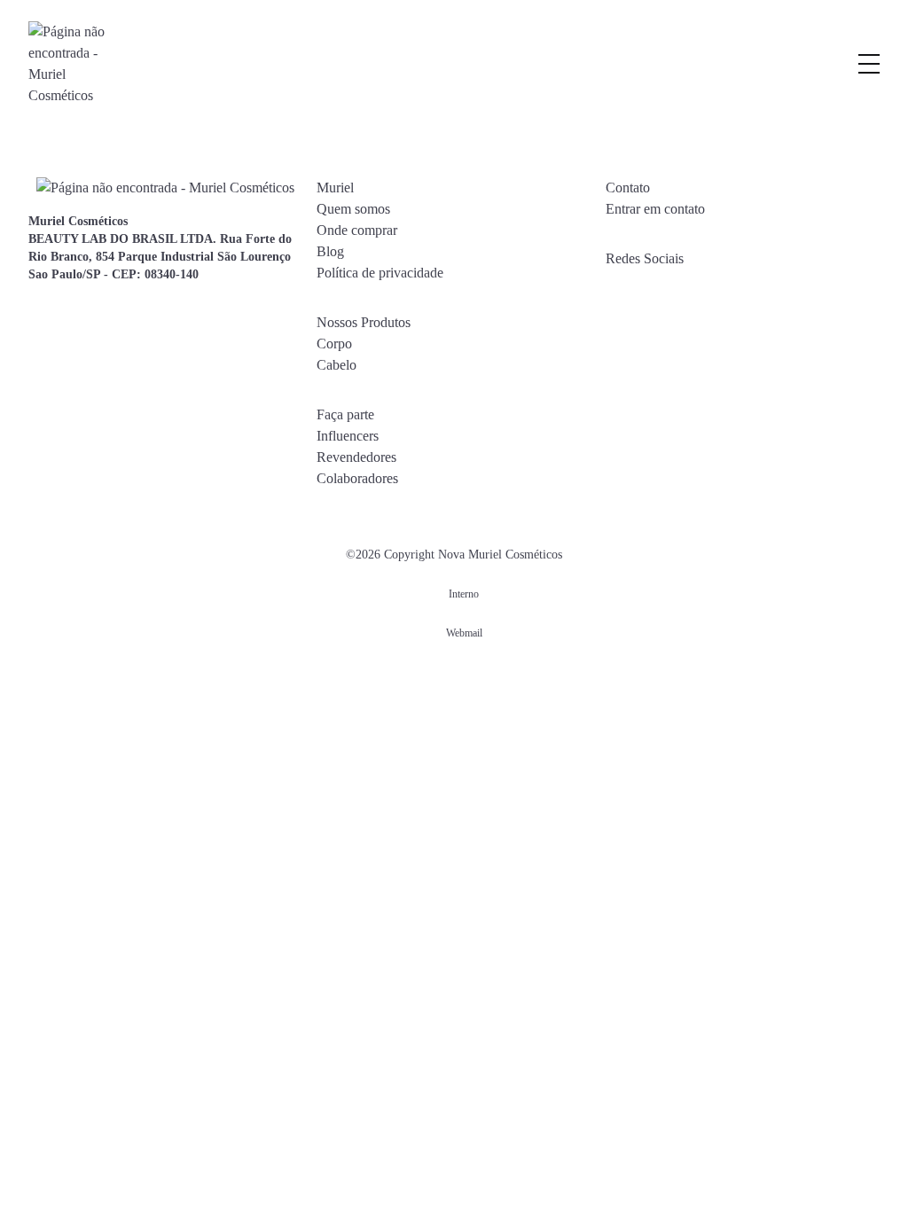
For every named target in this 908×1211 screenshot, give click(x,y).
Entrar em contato (655, 208)
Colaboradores (357, 478)
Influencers (348, 435)
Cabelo (336, 364)
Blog (330, 251)
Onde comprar (357, 230)
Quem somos (353, 208)
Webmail (464, 633)
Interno (464, 594)
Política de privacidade (380, 272)
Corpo (334, 343)
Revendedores (356, 457)
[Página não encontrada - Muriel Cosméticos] (68, 63)
